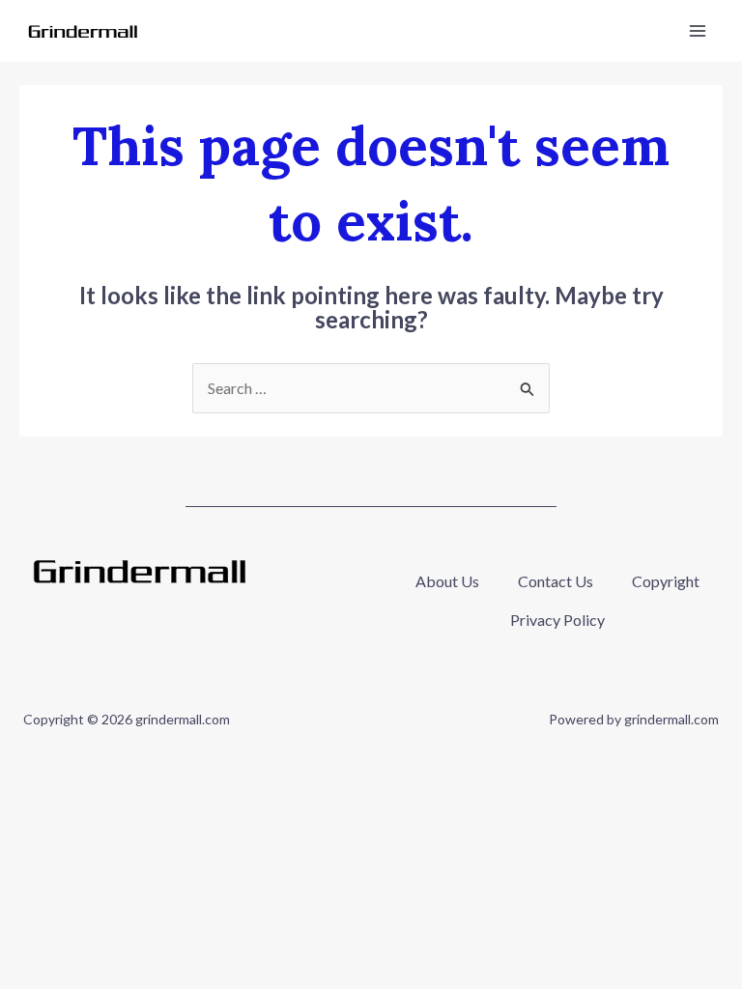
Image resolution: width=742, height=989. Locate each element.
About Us (447, 581)
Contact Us (555, 581)
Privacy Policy (557, 619)
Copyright (665, 581)
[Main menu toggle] (697, 31)
